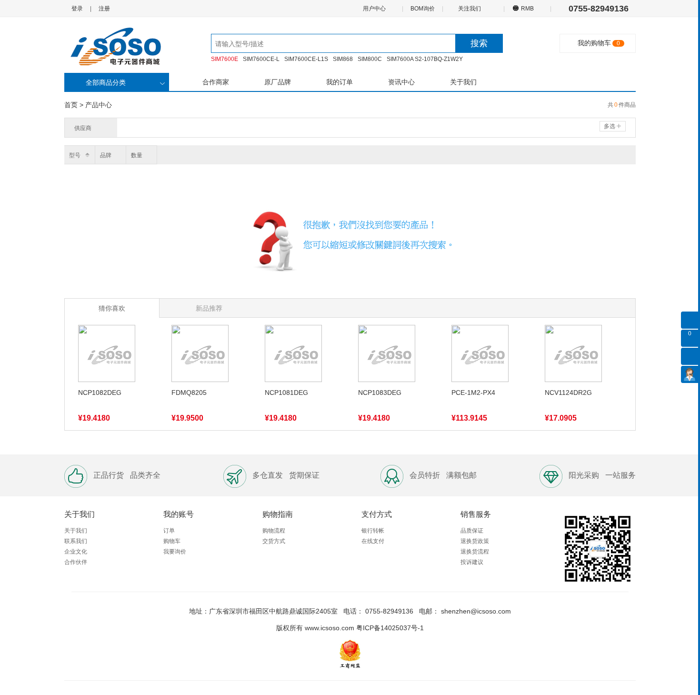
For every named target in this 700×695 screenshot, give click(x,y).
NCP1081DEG (286, 392)
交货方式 (273, 541)
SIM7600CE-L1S (306, 59)
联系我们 (75, 541)
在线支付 (372, 541)
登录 (77, 8)
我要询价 (174, 551)
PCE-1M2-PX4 (473, 392)
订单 (169, 530)
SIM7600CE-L (261, 59)
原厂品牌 (277, 82)
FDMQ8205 (189, 392)
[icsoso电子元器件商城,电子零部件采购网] (121, 45)
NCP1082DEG (99, 392)
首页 (71, 105)
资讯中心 (401, 82)
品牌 (105, 155)
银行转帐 (372, 530)
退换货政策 (474, 541)
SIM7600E (224, 59)
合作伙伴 (75, 562)
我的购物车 (594, 43)
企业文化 (75, 551)
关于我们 (463, 82)
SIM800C (370, 59)
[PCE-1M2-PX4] (480, 355)
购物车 (171, 541)
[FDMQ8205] (200, 355)
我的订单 (339, 82)
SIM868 (343, 59)
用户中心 (375, 8)
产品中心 (98, 105)
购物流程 (273, 530)
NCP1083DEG (379, 392)
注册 (104, 8)
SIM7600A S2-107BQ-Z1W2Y (425, 59)
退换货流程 (474, 551)
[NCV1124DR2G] (573, 355)
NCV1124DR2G (568, 392)
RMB (527, 8)
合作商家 (215, 82)
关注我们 (470, 8)
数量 (136, 155)
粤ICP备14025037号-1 (390, 628)
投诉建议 (471, 562)
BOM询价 (422, 8)
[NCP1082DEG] (106, 355)
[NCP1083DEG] (386, 355)
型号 (74, 155)
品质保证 (471, 530)
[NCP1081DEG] (293, 355)
